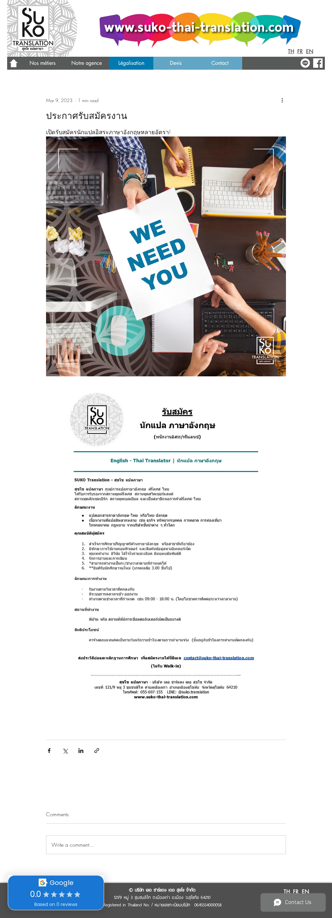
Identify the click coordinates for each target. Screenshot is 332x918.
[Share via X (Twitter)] (65, 750)
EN (309, 51)
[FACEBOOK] (318, 63)
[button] (86, 63)
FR (300, 51)
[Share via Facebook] (49, 750)
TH (291, 51)
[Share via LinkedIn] (81, 750)
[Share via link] (97, 750)
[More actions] (282, 100)
